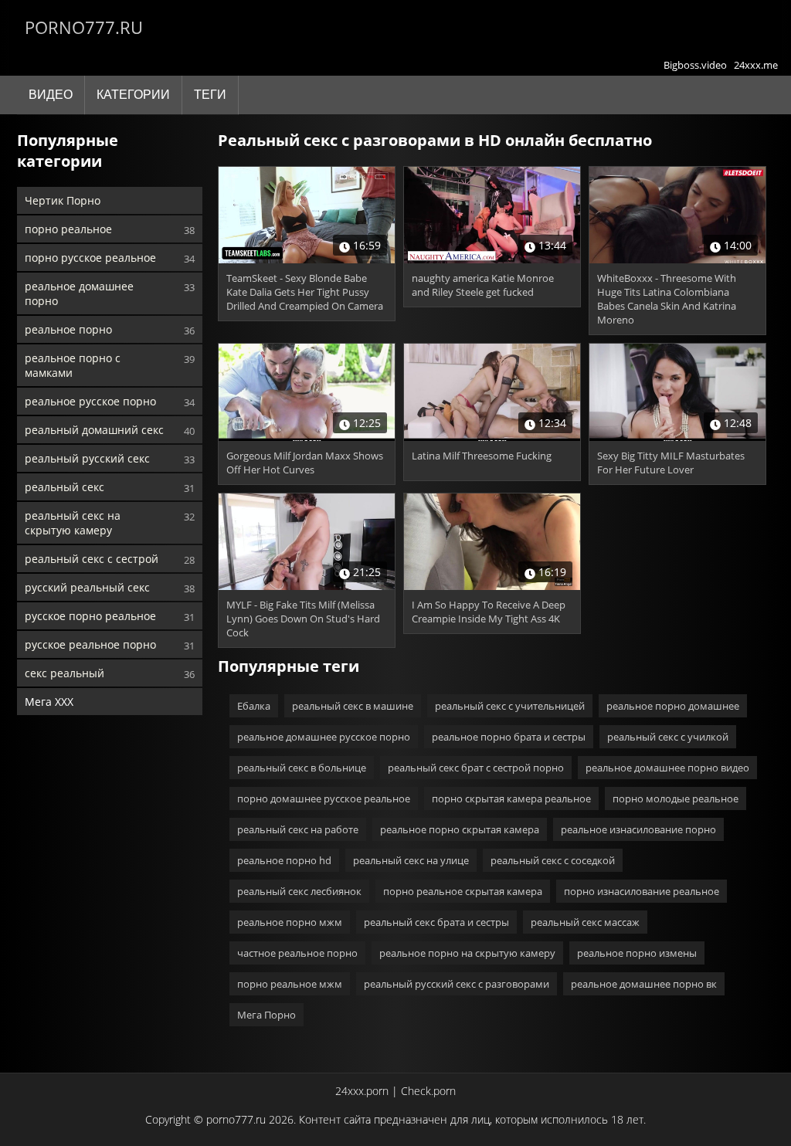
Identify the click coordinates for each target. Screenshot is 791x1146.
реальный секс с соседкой (553, 860)
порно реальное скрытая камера (462, 891)
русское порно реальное (90, 616)
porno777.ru (84, 27)
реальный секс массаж (585, 922)
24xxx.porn (362, 1090)
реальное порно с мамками (73, 365)
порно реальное (68, 229)
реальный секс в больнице (301, 768)
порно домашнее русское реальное (323, 798)
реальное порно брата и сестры (509, 737)
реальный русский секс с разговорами (456, 984)
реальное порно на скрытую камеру (467, 953)
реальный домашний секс (94, 429)
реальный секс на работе (297, 829)
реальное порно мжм (289, 922)
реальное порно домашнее (672, 706)
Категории (133, 94)
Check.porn (428, 1090)
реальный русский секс (87, 458)
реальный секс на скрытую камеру (73, 522)
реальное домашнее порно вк (644, 984)
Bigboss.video (695, 65)
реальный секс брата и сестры (436, 922)
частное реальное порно (297, 953)
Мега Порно (266, 1015)
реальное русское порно (90, 401)
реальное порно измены (637, 953)
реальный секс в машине (352, 706)
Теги (210, 94)
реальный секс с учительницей (510, 706)
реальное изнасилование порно (638, 829)
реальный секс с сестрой (91, 558)
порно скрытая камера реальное (511, 798)
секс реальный (64, 673)
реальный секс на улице (411, 860)
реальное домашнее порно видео (667, 768)
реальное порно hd (284, 860)
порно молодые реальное (675, 798)
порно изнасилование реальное (641, 891)
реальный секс (64, 487)
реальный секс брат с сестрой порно (476, 768)
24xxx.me (756, 65)
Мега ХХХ (49, 701)
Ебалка (253, 706)
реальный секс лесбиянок (299, 891)
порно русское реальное (90, 257)
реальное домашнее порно (79, 293)
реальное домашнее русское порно (323, 737)
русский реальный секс (87, 587)
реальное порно (68, 329)
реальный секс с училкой (667, 737)
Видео (51, 94)
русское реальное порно (90, 644)
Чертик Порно (62, 200)
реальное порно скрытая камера (459, 829)
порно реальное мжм (289, 984)
